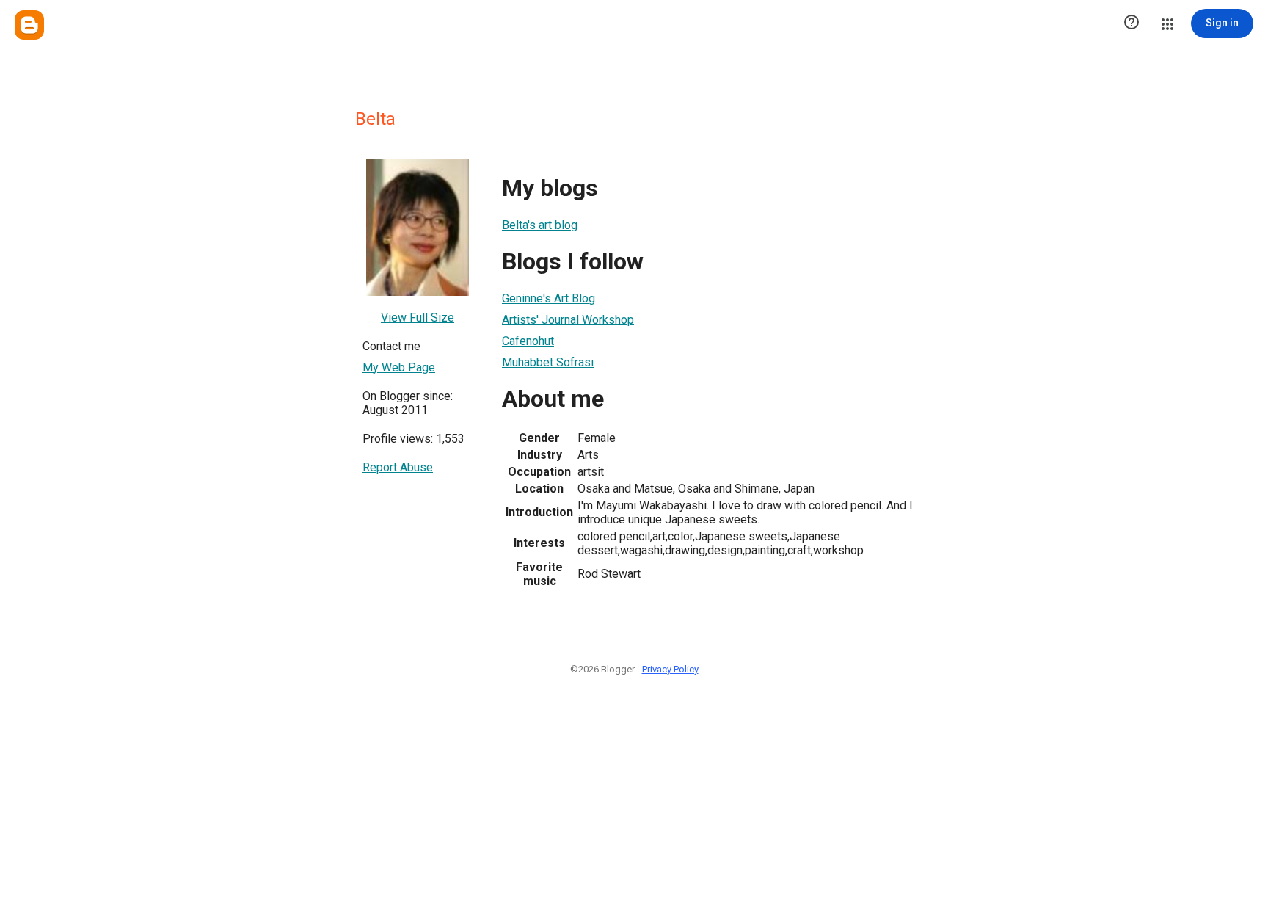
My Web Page (398, 367)
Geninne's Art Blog (548, 298)
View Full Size (417, 317)
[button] (1131, 23)
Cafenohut (528, 341)
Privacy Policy (670, 669)
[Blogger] (29, 25)
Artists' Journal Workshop (568, 320)
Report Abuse (397, 467)
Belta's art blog (539, 225)
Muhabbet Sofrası (548, 362)
